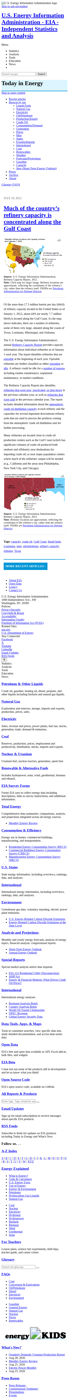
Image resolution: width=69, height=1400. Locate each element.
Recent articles (17, 99)
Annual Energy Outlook (23, 952)
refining (8, 551)
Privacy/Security (11, 609)
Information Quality (12, 619)
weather (21, 155)
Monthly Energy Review (23, 823)
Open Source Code (15, 1080)
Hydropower (16, 1218)
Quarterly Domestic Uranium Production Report (37, 1354)
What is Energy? (18, 1175)
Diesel (12, 1291)
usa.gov (5, 629)
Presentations (16, 1392)
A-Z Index (9, 1151)
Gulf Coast (40, 541)
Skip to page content (13, 92)
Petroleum (15, 1192)
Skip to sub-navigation (14, 6)
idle (6, 368)
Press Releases (17, 1385)
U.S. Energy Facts (19, 1182)
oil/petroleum (24, 115)
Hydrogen (15, 1215)
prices (19, 132)
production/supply (27, 118)
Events (13, 1395)
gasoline (21, 161)
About (12, 178)
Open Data (15, 583)
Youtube (6, 646)
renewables (23, 151)
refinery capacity (49, 546)
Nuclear (13, 1208)
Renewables (16, 1320)
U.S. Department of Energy (17, 632)
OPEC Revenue (18, 1013)
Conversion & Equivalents (24, 1284)
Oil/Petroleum (17, 1287)
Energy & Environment (22, 1189)
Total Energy (11, 806)
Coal (5, 736)
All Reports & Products (19, 1094)
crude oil (22, 122)
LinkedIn (6, 649)
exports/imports (25, 142)
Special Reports (13, 960)
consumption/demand (29, 125)
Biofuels (14, 1221)
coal (19, 148)
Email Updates (10, 652)
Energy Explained (15, 1169)
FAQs (5, 1274)
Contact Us (15, 590)
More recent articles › (26, 566)
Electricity (9, 719)
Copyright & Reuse (12, 613)
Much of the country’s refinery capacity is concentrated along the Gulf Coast (32, 218)
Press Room (10, 1378)
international (23, 145)
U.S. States (9, 867)
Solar (12, 1234)
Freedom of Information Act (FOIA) (22, 622)
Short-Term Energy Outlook (25, 949)
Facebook (7, 639)
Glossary (7, 184)
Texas (17, 551)
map (19, 135)
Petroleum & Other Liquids (22, 684)
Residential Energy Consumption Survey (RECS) (37, 846)
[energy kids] (34, 1340)
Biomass (14, 1225)
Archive (13, 175)
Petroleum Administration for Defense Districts (33, 290)
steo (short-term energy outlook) (36, 168)
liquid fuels (23, 105)
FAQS (16, 184)
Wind (12, 1228)
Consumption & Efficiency (21, 830)
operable (9, 359)
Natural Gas (10, 701)
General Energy (18, 1307)
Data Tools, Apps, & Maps (21, 1024)
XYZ (31, 1161)
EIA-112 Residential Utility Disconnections (34, 973)
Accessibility (8, 616)
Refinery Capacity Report (27, 344)
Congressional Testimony (23, 1388)
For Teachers (11, 1242)
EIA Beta (8, 1062)
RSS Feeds (7, 656)
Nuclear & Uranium (16, 754)
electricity (22, 112)
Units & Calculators (20, 1179)
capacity (21, 165)
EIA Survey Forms (15, 786)
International (11, 885)
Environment (11, 902)
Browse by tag (17, 102)
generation (22, 128)
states (19, 138)
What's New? (11, 1347)
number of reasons (54, 368)
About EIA (15, 580)
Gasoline (14, 1304)
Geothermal (15, 1231)
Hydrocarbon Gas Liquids (24, 1195)
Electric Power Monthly (23, 1367)
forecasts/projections (28, 158)
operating (54, 363)
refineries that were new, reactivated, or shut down (33, 390)
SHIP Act (14, 976)
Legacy (13, 586)
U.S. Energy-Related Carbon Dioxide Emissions (37, 919)
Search (41, 74)
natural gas (23, 109)
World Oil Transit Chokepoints (27, 1010)
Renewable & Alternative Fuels (24, 768)
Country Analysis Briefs (23, 1006)
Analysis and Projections (20, 932)
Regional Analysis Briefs (23, 1003)
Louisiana (9, 546)
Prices (12, 171)
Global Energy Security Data (26, 1016)
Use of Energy (17, 1185)
